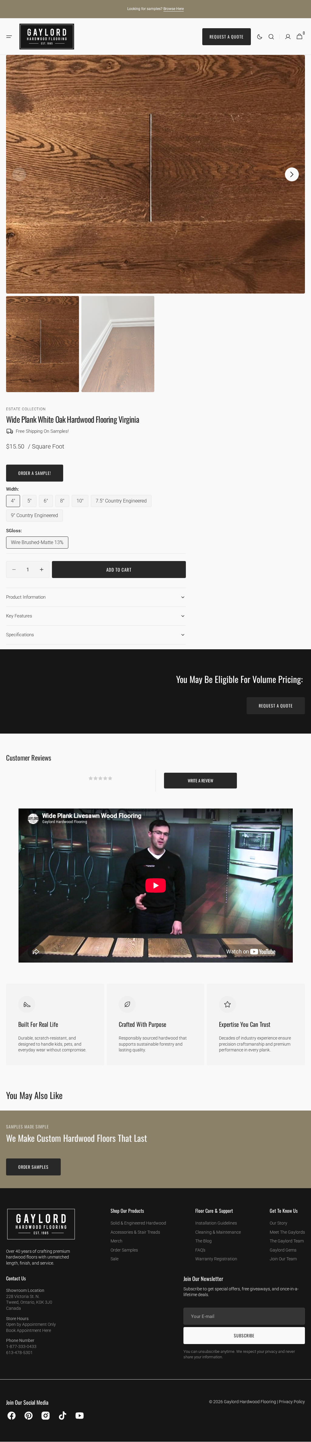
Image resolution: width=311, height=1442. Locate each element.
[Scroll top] (304, 1435)
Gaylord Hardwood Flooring (250, 1401)
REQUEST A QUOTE (276, 705)
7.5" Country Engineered (121, 502)
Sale (114, 1258)
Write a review (200, 780)
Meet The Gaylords (287, 1232)
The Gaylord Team (287, 1241)
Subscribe (244, 1335)
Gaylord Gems (283, 1250)
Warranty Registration (216, 1258)
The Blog (203, 1241)
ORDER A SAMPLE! (34, 473)
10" (82, 502)
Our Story (278, 1223)
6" (48, 502)
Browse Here (173, 9)
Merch (116, 1241)
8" (64, 502)
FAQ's (200, 1250)
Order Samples (124, 1250)
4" (15, 502)
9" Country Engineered (35, 517)
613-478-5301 (19, 1352)
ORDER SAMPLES (33, 1167)
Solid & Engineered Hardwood (138, 1223)
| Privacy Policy (291, 1401)
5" (31, 502)
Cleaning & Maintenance (218, 1232)
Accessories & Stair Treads (135, 1232)
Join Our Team (283, 1258)
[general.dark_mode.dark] (259, 36)
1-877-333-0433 (21, 1346)
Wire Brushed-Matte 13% (37, 544)
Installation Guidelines (216, 1223)
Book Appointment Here (28, 1330)
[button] (9, 36)
